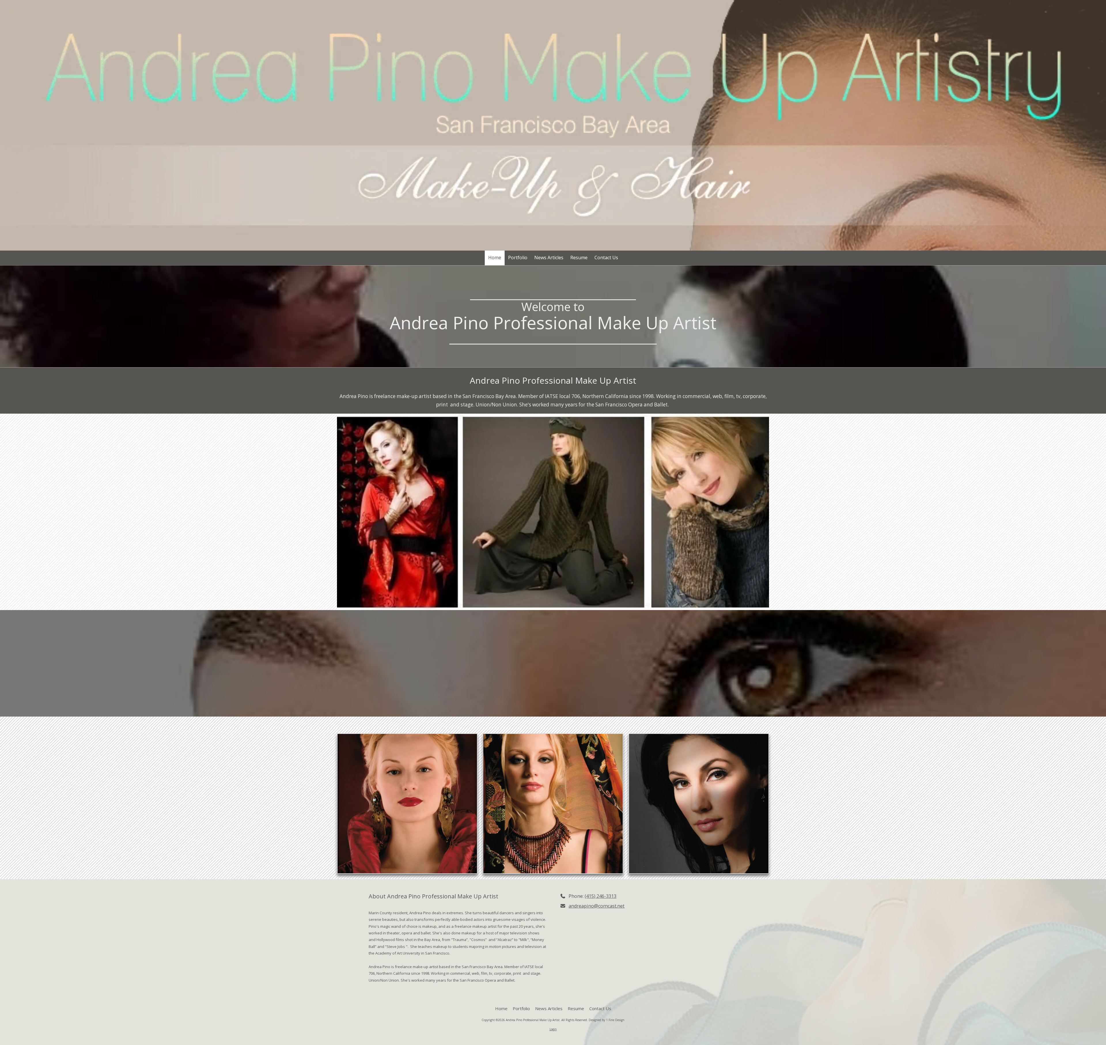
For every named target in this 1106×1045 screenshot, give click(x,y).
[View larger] (407, 803)
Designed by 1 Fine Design (606, 1020)
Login (553, 1029)
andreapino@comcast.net (596, 906)
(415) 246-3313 (600, 896)
